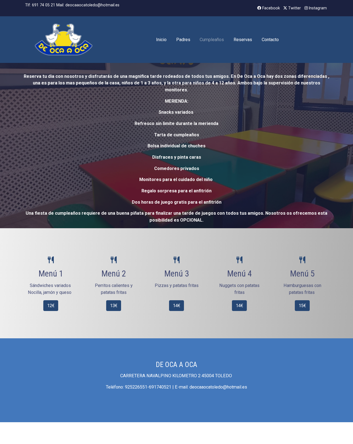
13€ (113, 305)
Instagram (317, 8)
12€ (51, 305)
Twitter (294, 8)
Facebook (270, 8)
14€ (176, 305)
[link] (63, 39)
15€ (302, 305)
